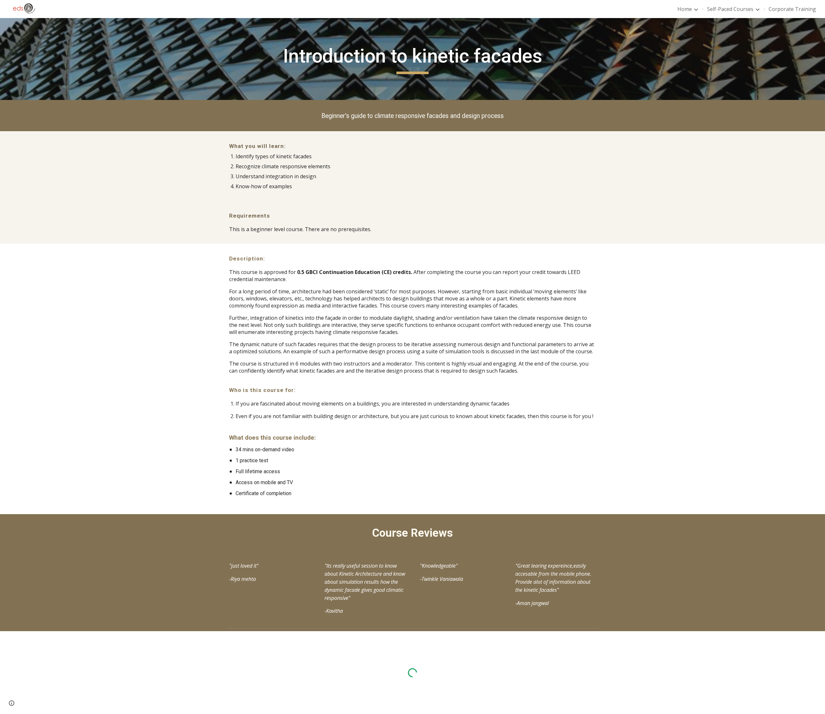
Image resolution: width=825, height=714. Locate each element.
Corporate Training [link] (792, 9)
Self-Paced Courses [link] (730, 9)
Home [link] (684, 9)
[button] (11, 703)
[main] (412, 59)
